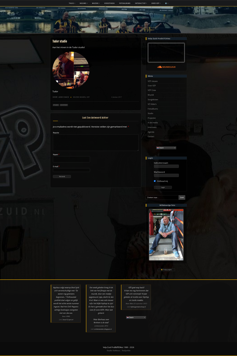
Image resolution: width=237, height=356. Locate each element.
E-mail (56, 166)
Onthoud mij (162, 181)
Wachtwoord (159, 172)
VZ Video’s (152, 104)
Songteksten (153, 99)
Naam (56, 154)
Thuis (71, 3)
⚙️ (166, 3)
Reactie (56, 132)
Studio (56, 105)
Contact (151, 136)
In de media (153, 122)
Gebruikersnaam (161, 162)
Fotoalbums (124, 3)
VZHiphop (63, 105)
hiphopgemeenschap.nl (138, 307)
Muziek (95, 3)
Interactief (140, 3)
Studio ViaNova (113, 350)
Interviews (152, 127)
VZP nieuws (153, 81)
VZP (88, 97)
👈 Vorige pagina (166, 269)
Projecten (152, 118)
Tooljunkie (126, 350)
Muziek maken (79, 97)
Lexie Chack (61, 97)
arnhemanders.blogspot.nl (103, 329)
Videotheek (109, 3)
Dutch (161, 148)
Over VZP (155, 3)
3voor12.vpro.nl (67, 320)
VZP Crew (152, 90)
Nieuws (83, 3)
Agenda (151, 132)
